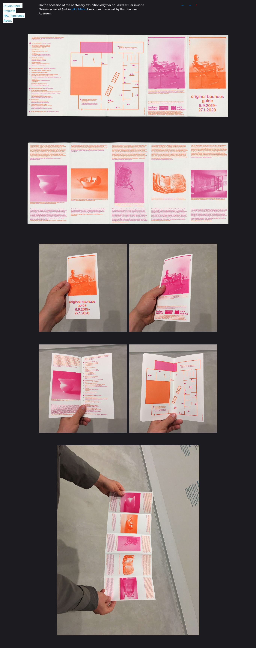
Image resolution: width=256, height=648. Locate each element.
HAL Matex (79, 9)
